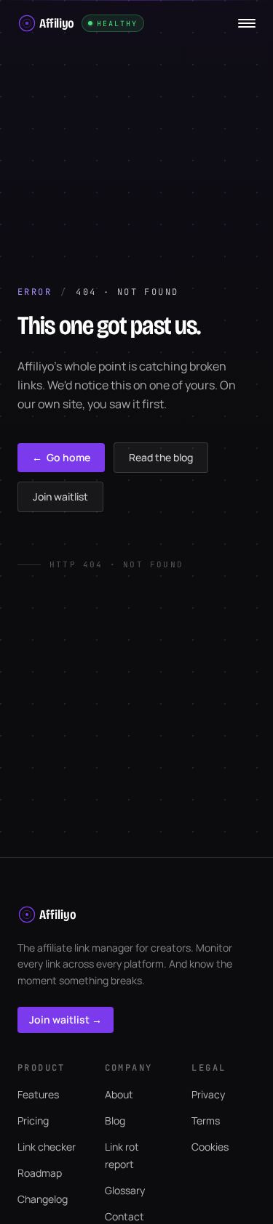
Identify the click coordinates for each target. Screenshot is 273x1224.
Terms (205, 1120)
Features (38, 1094)
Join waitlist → (65, 1019)
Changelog (42, 1199)
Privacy (208, 1094)
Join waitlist (60, 496)
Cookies (210, 1147)
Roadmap (39, 1173)
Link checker (46, 1147)
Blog (115, 1120)
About (119, 1094)
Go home (61, 457)
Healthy (117, 23)
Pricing (33, 1120)
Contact (124, 1216)
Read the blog (161, 457)
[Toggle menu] (246, 23)
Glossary (125, 1190)
